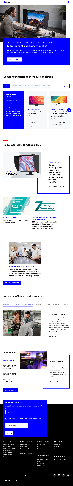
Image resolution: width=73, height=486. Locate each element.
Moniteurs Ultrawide (25, 455)
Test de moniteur (41, 452)
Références (57, 448)
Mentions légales (23, 479)
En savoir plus (52, 340)
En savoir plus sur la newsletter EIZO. (33, 410)
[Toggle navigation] (69, 6)
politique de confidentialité (34, 422)
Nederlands (29, 2)
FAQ (38, 450)
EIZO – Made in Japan (14, 63)
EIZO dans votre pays (60, 463)
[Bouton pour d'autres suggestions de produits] (69, 114)
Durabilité (56, 450)
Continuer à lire (54, 385)
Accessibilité (34, 479)
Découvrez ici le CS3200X (55, 190)
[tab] (6, 90)
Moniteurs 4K (23, 450)
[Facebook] (54, 479)
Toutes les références (10, 394)
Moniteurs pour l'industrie (10, 465)
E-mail (6, 412)
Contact (56, 452)
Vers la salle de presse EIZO (12, 286)
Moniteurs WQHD (25, 448)
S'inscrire (9, 437)
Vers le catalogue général (61, 90)
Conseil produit (41, 448)
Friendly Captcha (25, 430)
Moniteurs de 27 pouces (26, 452)
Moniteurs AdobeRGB (26, 457)
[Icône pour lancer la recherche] (65, 6)
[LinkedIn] (63, 479)
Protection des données (9, 479)
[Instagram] (59, 479)
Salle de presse (58, 455)
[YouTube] (68, 479)
